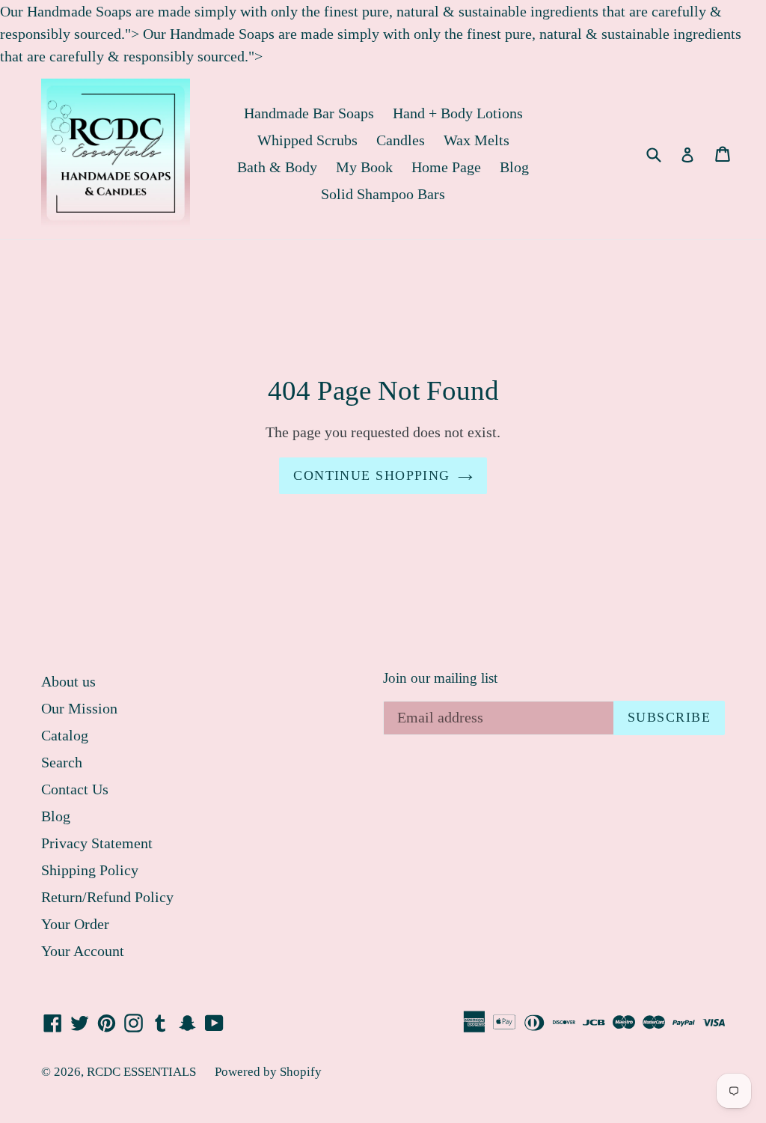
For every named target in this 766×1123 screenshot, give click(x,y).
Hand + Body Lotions (458, 113)
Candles (400, 140)
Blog (514, 167)
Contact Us (74, 789)
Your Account (82, 951)
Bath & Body (277, 167)
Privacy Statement (97, 843)
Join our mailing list (440, 678)
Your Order (75, 924)
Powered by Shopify (268, 1072)
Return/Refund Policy (107, 897)
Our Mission (79, 708)
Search (61, 762)
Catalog (64, 735)
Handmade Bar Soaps (309, 113)
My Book (364, 167)
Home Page (446, 167)
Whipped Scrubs (307, 140)
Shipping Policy (89, 870)
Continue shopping (371, 475)
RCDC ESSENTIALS (141, 1072)
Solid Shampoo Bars (383, 194)
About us (68, 681)
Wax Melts (476, 140)
